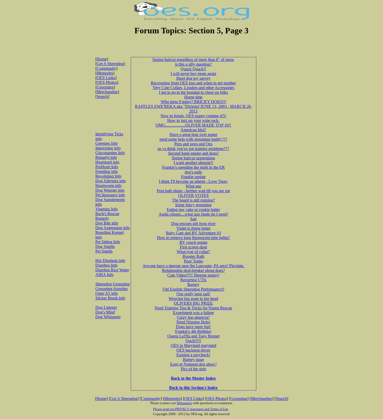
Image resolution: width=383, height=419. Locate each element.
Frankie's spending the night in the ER (193, 167)
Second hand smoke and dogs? (193, 153)
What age (193, 186)
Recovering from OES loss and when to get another (193, 83)
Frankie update (193, 176)
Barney (193, 284)
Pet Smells (104, 251)
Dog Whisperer (108, 317)
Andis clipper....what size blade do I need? (193, 214)
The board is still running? (193, 200)
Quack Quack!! (193, 69)
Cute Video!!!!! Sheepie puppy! (193, 275)
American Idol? (193, 130)
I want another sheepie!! (193, 162)
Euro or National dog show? (193, 364)
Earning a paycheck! (193, 355)
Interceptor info (108, 148)
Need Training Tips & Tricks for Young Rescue (193, 308)
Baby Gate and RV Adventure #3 (193, 233)
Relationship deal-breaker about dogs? (193, 270)
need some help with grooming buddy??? (193, 139)
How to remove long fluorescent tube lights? (193, 237)
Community (106, 68)
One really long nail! (193, 294)
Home (102, 59)
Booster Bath (193, 256)
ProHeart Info (106, 167)
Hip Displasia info (110, 260)
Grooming (105, 87)
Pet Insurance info (110, 195)
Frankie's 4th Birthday (193, 331)
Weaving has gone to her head (193, 298)
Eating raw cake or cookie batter (193, 209)
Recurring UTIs (193, 280)
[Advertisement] (191, 49)
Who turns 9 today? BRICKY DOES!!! (193, 101)
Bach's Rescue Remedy (107, 216)
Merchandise (107, 92)
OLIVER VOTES (193, 195)
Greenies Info (106, 143)
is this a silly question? (193, 64)
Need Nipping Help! (193, 322)
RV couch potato (193, 242)
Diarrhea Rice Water (112, 270)
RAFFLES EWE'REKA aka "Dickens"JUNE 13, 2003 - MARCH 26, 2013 (193, 108)
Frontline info (106, 171)
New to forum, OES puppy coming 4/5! (193, 116)
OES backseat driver (193, 350)
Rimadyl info (106, 157)
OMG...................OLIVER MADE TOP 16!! (193, 125)
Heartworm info (108, 185)
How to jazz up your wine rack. (193, 120)
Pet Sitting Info (107, 242)
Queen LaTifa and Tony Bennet (193, 336)
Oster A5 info (106, 293)
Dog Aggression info (112, 228)
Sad (193, 219)
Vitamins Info (106, 209)
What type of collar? (193, 251)
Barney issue (193, 359)
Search (102, 96)
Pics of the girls (193, 369)
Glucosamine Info (110, 153)
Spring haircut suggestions (193, 158)
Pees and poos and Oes (193, 144)
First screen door (193, 247)
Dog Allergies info (110, 181)
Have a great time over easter (193, 134)
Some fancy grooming (193, 205)
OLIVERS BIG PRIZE (193, 303)
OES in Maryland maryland (193, 345)
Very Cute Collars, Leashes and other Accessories (193, 87)
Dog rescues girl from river (193, 223)
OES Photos (107, 82)
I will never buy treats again (193, 73)
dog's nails (193, 172)
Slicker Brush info (110, 298)
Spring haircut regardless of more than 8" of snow (193, 59)
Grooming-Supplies (111, 288)
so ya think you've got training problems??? (193, 148)
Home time (193, 97)
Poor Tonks (193, 261)
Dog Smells (105, 246)
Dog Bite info (106, 223)
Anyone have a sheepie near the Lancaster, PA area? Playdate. (193, 266)
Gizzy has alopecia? (193, 317)
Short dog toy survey (193, 78)
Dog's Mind (105, 312)
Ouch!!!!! (193, 341)
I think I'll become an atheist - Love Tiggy (193, 181)
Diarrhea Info (106, 265)
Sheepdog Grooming (112, 284)
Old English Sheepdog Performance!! (193, 289)
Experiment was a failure (193, 312)
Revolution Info (108, 176)
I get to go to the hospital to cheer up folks (193, 92)
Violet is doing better (193, 228)
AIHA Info (104, 274)
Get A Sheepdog (110, 63)
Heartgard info (107, 162)
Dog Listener (106, 307)
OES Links (106, 78)
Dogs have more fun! (193, 326)
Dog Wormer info (110, 190)
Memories (105, 73)
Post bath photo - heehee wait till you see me (193, 191)
